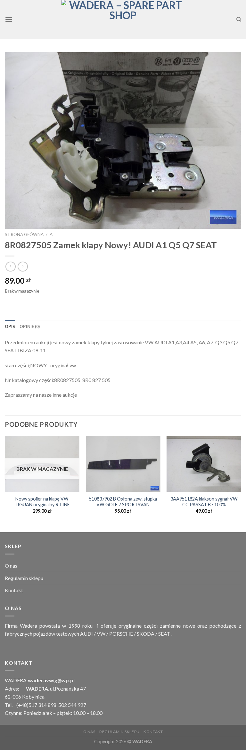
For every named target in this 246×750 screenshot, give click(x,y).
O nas (11, 565)
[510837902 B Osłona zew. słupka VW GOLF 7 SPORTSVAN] (123, 464)
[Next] (241, 483)
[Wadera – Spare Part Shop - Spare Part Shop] (123, 19)
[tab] (10, 326)
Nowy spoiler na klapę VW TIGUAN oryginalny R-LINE (42, 502)
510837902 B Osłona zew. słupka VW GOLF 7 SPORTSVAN (123, 502)
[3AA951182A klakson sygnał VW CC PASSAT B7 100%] (204, 464)
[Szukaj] (238, 19)
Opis (10, 326)
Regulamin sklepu (24, 578)
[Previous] (5, 483)
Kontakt (14, 590)
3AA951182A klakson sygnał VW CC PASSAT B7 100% (204, 502)
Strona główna (24, 234)
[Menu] (8, 19)
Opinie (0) (30, 326)
